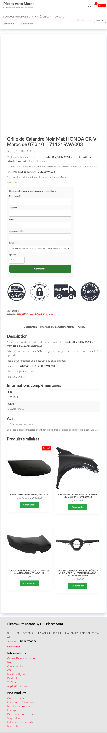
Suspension (13, 718)
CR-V (45, 314)
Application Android (18, 686)
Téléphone (14, 208)
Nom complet (15, 196)
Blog (9, 662)
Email (11, 219)
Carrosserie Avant (34, 314)
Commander (29, 505)
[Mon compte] (89, 6)
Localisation (13, 646)
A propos (8, 24)
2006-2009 (21, 314)
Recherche (100, 20)
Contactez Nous (16, 666)
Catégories (42, 17)
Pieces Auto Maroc (18, 4)
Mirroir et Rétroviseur (18, 706)
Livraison (60, 17)
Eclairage (12, 710)
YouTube (11, 682)
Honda (50, 314)
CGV (9, 670)
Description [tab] (30, 327)
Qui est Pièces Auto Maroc (21, 658)
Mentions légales (16, 674)
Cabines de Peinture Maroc (21, 722)
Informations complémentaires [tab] (57, 327)
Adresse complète (16, 231)
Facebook (12, 678)
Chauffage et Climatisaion (21, 702)
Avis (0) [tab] (82, 327)
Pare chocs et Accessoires (21, 714)
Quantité (12, 255)
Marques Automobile (16, 17)
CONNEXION (27, 24)
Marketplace (13, 726)
